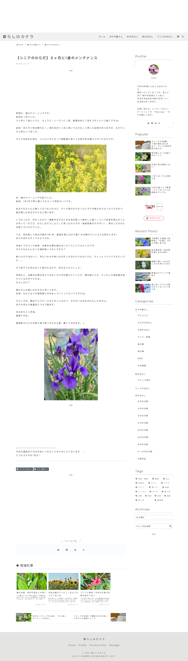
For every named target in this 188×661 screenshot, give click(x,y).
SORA (154, 78)
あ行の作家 (143, 401)
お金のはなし (144, 330)
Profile (82, 645)
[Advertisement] (76, 16)
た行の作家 (143, 423)
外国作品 (142, 459)
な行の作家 (143, 430)
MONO (140, 358)
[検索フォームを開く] (183, 36)
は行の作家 (143, 437)
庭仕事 (141, 344)
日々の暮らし (42, 469)
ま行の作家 (143, 444)
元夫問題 (142, 366)
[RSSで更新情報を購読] (83, 549)
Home (71, 645)
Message (114, 645)
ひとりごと (143, 315)
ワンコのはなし (142, 388)
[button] (170, 526)
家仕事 (141, 351)
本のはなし (140, 395)
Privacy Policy (98, 645)
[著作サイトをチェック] (58, 549)
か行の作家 (143, 409)
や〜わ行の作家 (145, 452)
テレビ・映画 (144, 337)
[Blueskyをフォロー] (178, 37)
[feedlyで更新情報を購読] (75, 549)
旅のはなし (140, 374)
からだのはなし (25, 469)
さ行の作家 (143, 416)
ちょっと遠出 (144, 380)
